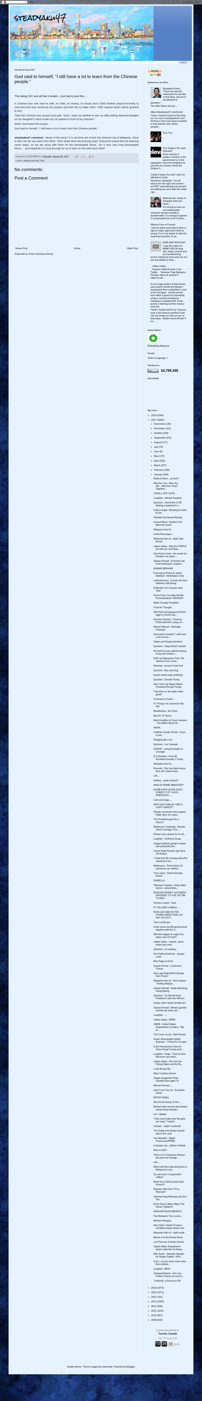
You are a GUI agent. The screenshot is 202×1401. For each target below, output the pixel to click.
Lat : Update (159, 1114)
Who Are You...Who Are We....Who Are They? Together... (165, 486)
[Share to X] (87, 156)
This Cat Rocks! (161, 922)
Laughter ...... (160, 1015)
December (159, 424)
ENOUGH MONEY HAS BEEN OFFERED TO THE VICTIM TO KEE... (169, 895)
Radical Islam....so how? (166, 478)
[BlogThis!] (84, 156)
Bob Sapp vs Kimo (163, 961)
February (159, 470)
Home (77, 248)
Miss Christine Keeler (164, 1073)
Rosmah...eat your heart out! (168, 665)
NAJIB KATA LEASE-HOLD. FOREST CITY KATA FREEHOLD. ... (168, 792)
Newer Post (21, 248)
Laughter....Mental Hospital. (167, 498)
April (156, 461)
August (158, 442)
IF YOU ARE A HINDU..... (166, 907)
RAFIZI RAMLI (161, 1097)
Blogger (131, 1366)
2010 (154, 1315)
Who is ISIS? (160, 1150)
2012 (154, 1306)
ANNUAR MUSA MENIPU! (167, 1211)
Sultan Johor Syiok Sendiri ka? (169, 1003)
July (156, 447)
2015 (154, 1292)
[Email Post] (76, 156)
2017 (154, 420)
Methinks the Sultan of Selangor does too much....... (174, 201)
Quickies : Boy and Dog (165, 670)
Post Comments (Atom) (41, 254)
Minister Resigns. (162, 1220)
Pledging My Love (162, 739)
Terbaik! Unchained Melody (167, 517)
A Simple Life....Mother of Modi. (169, 1145)
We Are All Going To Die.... (167, 1102)
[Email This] (81, 156)
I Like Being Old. (162, 1069)
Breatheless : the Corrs (165, 711)
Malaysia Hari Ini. (162, 529)
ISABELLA (159, 880)
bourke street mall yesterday (168, 675)
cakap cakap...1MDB (164, 1019)
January (158, 474)
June (157, 451)
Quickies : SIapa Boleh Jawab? (169, 646)
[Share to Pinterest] (92, 156)
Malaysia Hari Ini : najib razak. (169, 1232)
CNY (42, 160)
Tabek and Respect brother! (167, 641)
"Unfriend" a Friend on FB (167, 1281)
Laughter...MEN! (161, 1268)
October (158, 433)
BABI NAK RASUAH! (174, 242)
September (160, 438)
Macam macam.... (162, 1085)
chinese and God (31, 160)
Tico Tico (167, 133)
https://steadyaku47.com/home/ (167, 112)
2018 (154, 415)
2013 (154, 1301)
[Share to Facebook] (89, 156)
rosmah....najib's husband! (167, 1126)
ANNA (156, 727)
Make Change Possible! (166, 602)
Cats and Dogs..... (162, 800)
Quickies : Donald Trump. (166, 679)
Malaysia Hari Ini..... (163, 764)
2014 (154, 1297)
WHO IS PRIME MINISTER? (168, 785)
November (159, 428)
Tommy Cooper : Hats (164, 903)
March (157, 465)
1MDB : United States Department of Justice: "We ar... (168, 1027)
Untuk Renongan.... (163, 534)
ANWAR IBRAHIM (163, 568)
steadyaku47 (40, 17)
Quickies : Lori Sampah (165, 744)
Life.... (156, 775)
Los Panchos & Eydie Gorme (168, 1242)
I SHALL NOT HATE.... (165, 493)
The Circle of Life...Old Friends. (169, 1034)
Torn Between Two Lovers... (167, 1216)
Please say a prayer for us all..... (170, 834)
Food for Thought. (162, 607)
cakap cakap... (159, 266)
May (156, 456)
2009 (154, 1320)
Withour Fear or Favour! (163, 224)
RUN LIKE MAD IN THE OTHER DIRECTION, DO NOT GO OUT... (168, 915)
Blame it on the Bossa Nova (168, 1237)
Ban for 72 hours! (162, 715)
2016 (154, 1288)
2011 (154, 1311)
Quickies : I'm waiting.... (165, 949)
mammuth (107, 1366)
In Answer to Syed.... (164, 699)
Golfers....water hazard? (165, 780)
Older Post (132, 248)
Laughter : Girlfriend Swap (167, 838)
